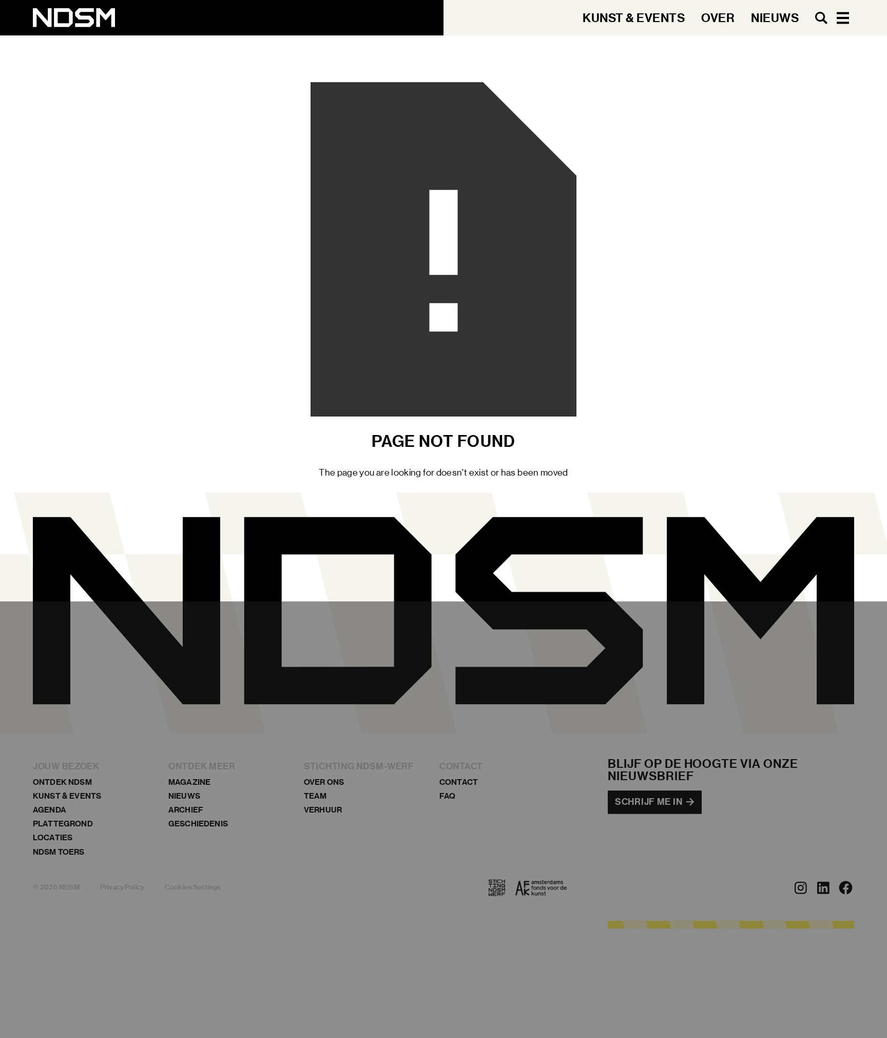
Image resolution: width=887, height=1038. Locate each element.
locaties (52, 838)
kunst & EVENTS (67, 796)
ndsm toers (59, 852)
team (315, 796)
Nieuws (184, 796)
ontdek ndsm (62, 782)
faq (447, 796)
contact (458, 782)
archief (185, 810)
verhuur (323, 810)
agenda (49, 810)
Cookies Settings (193, 887)
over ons (324, 782)
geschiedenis (198, 824)
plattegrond (63, 824)
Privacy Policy (122, 887)
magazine (189, 782)
